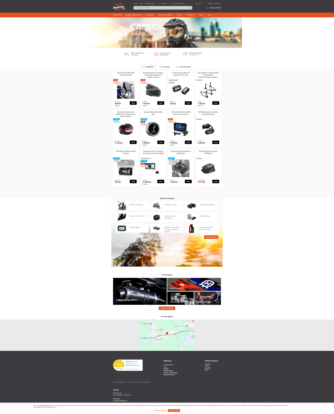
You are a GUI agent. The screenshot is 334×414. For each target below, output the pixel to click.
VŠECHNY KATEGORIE (167, 308)
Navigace (207, 364)
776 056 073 (164, 3)
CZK (196, 3)
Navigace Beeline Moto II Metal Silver (153, 113)
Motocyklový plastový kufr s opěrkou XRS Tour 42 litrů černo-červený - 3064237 (126, 114)
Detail (133, 103)
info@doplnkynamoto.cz (179, 3)
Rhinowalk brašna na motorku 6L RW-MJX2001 (181, 152)
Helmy (206, 370)
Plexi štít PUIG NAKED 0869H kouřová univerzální (126, 74)
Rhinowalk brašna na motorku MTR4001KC (208, 152)
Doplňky (207, 366)
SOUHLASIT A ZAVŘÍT (174, 410)
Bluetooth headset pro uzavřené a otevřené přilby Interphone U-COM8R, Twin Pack (153, 75)
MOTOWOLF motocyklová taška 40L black (126, 152)
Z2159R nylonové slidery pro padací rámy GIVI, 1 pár (181, 74)
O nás (141, 3)
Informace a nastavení (160, 410)
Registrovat (217, 3)
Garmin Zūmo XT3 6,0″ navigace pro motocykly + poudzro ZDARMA (153, 152)
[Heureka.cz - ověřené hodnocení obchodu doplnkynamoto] (128, 370)
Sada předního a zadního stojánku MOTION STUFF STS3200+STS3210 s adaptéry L (208, 75)
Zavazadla (208, 368)
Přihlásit (210, 3)
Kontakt (136, 3)
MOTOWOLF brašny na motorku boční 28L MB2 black (208, 113)
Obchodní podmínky (150, 3)
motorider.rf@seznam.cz (120, 400)
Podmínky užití (146, 382)
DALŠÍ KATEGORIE (211, 237)
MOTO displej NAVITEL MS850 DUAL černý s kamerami (180, 113)
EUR (200, 3)
